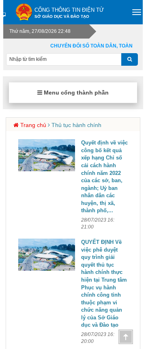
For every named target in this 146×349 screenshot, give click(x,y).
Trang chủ (33, 125)
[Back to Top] (126, 337)
